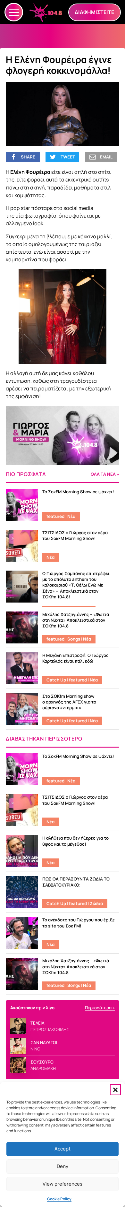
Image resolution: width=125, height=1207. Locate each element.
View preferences (62, 1183)
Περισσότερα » (100, 1008)
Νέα (71, 516)
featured (55, 516)
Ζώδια (96, 903)
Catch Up (56, 680)
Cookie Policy (59, 1199)
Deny (62, 1166)
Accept (62, 1148)
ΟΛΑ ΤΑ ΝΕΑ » (105, 474)
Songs (73, 639)
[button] (115, 1090)
